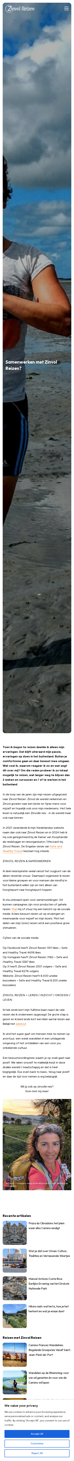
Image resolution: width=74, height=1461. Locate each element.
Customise (37, 1443)
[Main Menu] (66, 8)
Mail (14, 909)
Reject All (37, 1453)
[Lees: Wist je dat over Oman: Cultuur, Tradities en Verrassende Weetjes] (37, 1261)
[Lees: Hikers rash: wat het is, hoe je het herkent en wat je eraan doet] (37, 1317)
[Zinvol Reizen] (19, 8)
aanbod (21, 1023)
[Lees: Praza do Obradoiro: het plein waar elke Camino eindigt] (37, 1234)
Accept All (37, 1433)
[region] (37, 1430)
